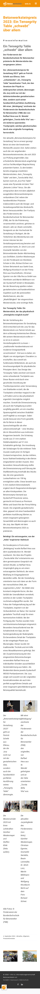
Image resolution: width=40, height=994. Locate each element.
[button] (4, 956)
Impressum (14, 980)
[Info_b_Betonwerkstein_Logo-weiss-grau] (12, 3)
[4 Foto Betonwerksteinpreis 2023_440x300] (29, 801)
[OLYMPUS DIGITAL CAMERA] (11, 801)
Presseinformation (9, 938)
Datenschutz (23, 980)
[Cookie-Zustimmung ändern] (4, 987)
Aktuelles (19, 936)
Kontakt (6, 980)
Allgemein (26, 936)
